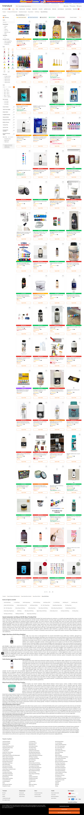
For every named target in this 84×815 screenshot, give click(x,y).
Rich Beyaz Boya (75, 610)
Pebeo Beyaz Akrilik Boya (31, 613)
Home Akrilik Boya (59, 773)
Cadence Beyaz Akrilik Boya (8, 758)
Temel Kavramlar (37, 794)
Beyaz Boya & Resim (36, 596)
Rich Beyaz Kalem (6, 770)
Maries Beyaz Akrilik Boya (60, 767)
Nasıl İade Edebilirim (55, 796)
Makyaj (56, 786)
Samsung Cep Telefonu (7, 784)
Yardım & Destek (69, 3)
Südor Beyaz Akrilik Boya (7, 775)
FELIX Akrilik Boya (32, 772)
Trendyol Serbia (32, 781)
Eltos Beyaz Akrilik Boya (7, 766)
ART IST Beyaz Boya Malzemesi (35, 767)
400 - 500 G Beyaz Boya (8, 608)
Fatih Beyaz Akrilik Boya (8, 613)
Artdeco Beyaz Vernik (54, 610)
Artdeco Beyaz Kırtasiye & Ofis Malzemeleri (11, 755)
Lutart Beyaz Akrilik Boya (60, 764)
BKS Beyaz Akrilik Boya (20, 613)
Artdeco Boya (31, 761)
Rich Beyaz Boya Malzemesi (34, 752)
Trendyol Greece (32, 779)
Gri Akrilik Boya (58, 776)
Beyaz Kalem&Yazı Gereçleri (26, 596)
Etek (30, 782)
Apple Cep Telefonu (33, 784)
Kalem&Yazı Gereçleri (23, 11)
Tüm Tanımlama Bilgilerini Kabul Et (64, 812)
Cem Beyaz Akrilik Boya (7, 772)
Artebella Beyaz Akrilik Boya (70, 608)
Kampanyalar (21, 793)
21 (52, 592)
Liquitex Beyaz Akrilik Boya (60, 778)
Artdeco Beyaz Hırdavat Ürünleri (9, 769)
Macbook (57, 784)
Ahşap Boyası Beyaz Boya (57, 605)
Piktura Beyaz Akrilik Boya (34, 773)
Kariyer (3, 794)
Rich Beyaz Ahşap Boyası (60, 763)
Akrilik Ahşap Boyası (26, 602)
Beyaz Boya (57, 753)
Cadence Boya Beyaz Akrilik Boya (35, 755)
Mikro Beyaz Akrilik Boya (29, 610)
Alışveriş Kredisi (22, 794)
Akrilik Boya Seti (74, 602)
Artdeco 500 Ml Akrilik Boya (9, 605)
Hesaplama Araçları (6, 786)
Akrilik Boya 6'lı (65, 602)
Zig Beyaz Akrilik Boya (33, 776)
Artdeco (30, 775)
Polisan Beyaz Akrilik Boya (60, 758)
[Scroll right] (80, 9)
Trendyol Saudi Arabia (59, 779)
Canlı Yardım (53, 794)
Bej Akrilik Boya (5, 776)
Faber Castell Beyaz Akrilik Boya (61, 756)
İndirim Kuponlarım (46, 3)
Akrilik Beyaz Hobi (32, 749)
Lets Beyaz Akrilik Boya (60, 766)
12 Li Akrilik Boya (56, 602)
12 (49, 592)
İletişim (3, 796)
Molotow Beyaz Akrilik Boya (34, 763)
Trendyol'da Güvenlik (6, 798)
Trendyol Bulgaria (6, 781)
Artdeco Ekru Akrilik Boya (7, 752)
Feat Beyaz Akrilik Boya (65, 610)
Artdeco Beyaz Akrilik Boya (20, 608)
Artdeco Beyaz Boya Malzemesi (56, 608)
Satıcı (35, 791)
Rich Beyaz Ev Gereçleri (60, 775)
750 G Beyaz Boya (68, 605)
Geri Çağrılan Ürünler (6, 800)
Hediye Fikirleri (22, 796)
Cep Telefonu (58, 781)
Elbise (3, 782)
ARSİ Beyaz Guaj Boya (33, 756)
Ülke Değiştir (71, 791)
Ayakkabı (57, 782)
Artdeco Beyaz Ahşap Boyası (9, 610)
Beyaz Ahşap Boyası (59, 759)
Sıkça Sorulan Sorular (55, 793)
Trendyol (4, 11)
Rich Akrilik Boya (32, 759)
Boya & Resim (30, 11)
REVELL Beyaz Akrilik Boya (7, 756)
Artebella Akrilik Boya (33, 778)
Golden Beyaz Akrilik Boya (7, 759)
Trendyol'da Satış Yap (54, 3)
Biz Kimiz (4, 793)
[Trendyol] (7, 6)
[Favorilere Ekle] (29, 21)
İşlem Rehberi (53, 798)
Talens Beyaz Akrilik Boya (60, 750)
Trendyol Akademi (37, 796)
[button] (8, 15)
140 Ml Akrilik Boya (7, 602)
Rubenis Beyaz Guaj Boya (7, 778)
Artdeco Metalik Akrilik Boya (61, 772)
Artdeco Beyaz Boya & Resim (34, 753)
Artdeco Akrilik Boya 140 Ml (22, 605)
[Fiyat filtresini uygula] (14, 87)
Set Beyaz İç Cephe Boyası (34, 750)
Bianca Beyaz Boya (6, 764)
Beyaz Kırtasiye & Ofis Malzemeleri (13, 596)
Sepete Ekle (23, 48)
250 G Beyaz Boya (6, 749)
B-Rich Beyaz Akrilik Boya (7, 773)
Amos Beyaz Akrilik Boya (60, 770)
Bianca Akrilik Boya (59, 752)
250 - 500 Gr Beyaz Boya (45, 605)
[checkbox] (4, 49)
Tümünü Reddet (64, 809)
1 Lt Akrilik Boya (17, 602)
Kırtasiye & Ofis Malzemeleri (12, 11)
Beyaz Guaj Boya (58, 755)
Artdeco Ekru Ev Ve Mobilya (34, 769)
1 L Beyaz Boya (5, 750)
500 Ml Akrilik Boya (36, 602)
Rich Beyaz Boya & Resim (7, 761)
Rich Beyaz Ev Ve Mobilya (7, 767)
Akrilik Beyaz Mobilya (34, 605)
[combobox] (75, 17)
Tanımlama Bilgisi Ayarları (64, 806)
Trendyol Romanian (6, 779)
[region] (42, 809)
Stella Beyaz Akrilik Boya (7, 763)
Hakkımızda (62, 3)
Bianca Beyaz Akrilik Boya (43, 608)
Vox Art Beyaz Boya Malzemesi (35, 764)
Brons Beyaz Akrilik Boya (60, 769)
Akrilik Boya (37, 11)
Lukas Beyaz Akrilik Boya (34, 758)
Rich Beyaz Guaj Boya (6, 753)
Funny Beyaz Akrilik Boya (34, 766)
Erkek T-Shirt (31, 786)
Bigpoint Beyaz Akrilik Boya (42, 610)
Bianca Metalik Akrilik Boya (34, 770)
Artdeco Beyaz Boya (31, 608)
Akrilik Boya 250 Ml (46, 602)
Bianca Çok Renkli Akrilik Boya (61, 761)
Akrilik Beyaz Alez (58, 749)
